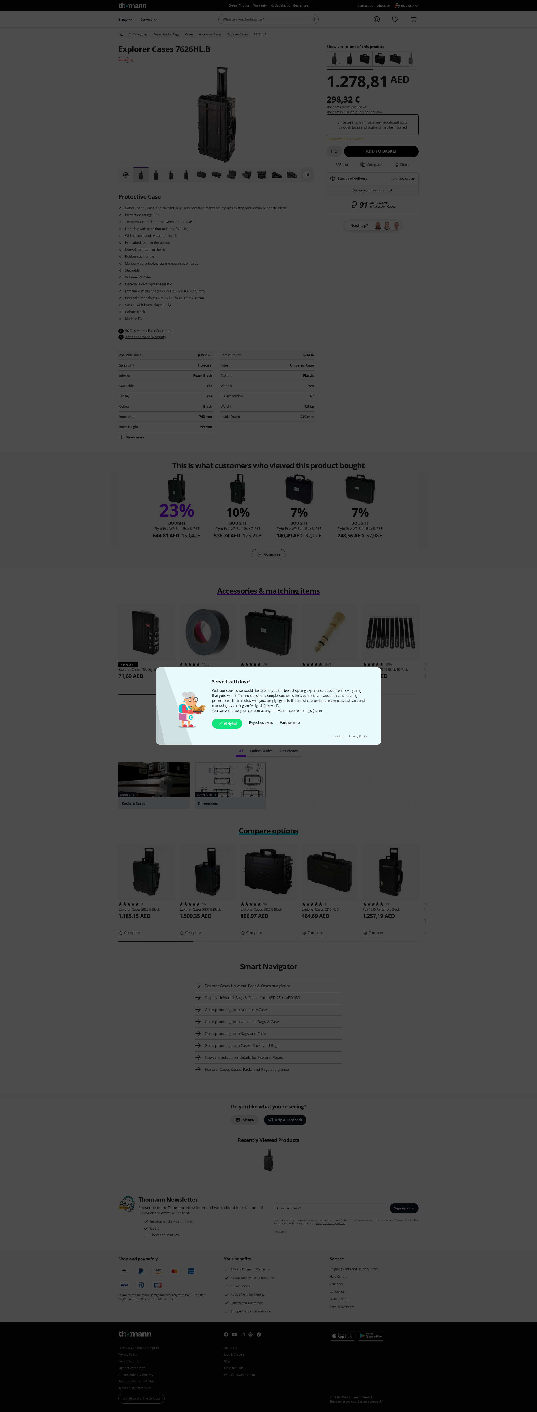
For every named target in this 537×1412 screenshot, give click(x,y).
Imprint (338, 736)
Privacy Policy (358, 736)
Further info (290, 722)
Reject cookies (261, 722)
